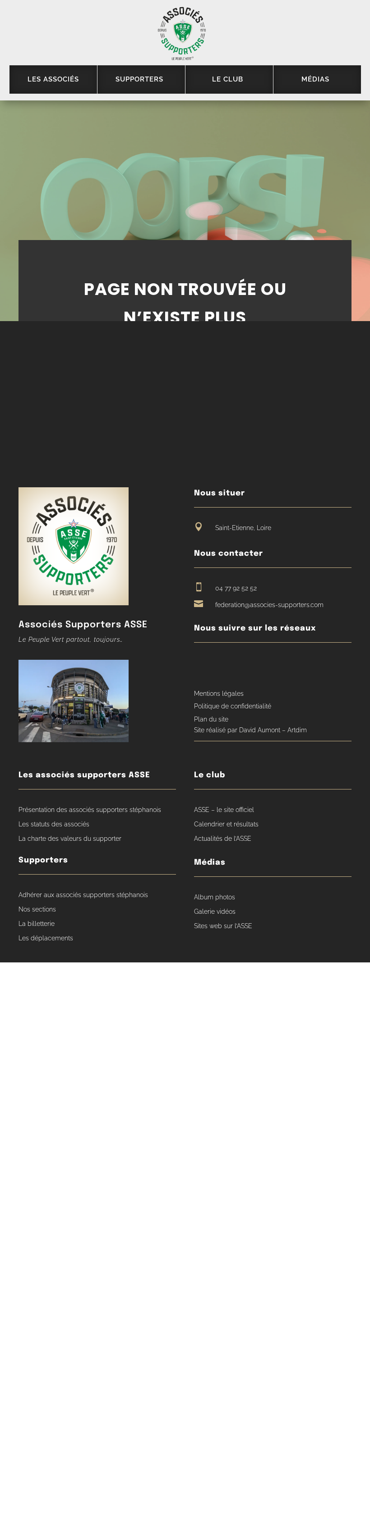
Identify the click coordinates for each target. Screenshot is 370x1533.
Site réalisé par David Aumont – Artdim (250, 730)
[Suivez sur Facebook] (201, 664)
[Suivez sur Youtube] (218, 664)
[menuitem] (53, 79)
